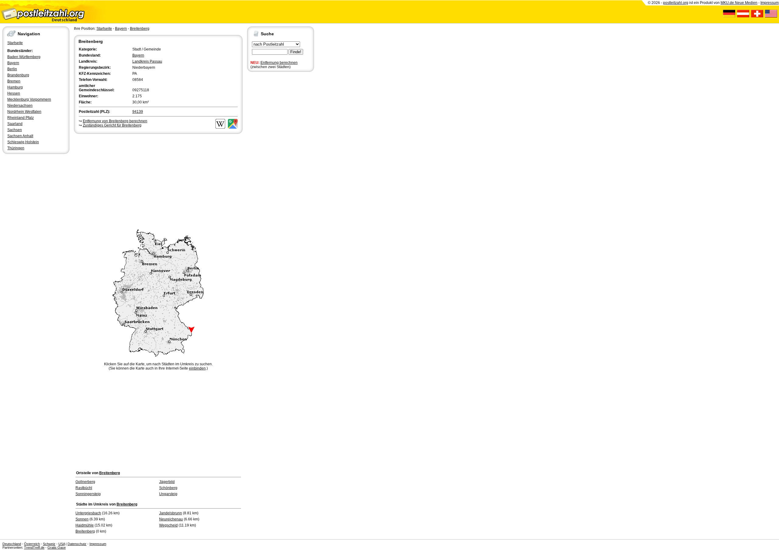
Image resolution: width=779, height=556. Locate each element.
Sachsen (14, 130)
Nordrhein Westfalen (24, 111)
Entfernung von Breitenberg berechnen (115, 121)
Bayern (13, 63)
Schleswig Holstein (23, 142)
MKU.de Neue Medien (739, 3)
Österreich (32, 544)
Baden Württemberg (23, 57)
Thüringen (15, 148)
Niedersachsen (20, 105)
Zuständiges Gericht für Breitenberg (112, 125)
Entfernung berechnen (279, 63)
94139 (137, 111)
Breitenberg (139, 28)
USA (61, 544)
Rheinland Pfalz (20, 118)
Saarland (15, 124)
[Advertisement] (158, 180)
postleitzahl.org (675, 3)
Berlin (12, 69)
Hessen (13, 93)
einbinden (197, 368)
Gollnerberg (85, 482)
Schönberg (168, 488)
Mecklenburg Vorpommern (29, 99)
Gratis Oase (56, 547)
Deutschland (11, 544)
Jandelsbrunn (170, 513)
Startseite (15, 43)
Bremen (13, 81)
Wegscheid (168, 525)
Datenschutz (77, 544)
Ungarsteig (168, 494)
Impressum (769, 3)
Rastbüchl (83, 488)
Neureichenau (171, 519)
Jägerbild (167, 482)
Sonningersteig (88, 494)
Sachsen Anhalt (20, 136)
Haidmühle (84, 525)
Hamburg (15, 87)
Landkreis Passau (147, 61)
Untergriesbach (88, 513)
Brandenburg (18, 75)
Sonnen (82, 519)
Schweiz (49, 544)
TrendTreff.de (34, 547)
